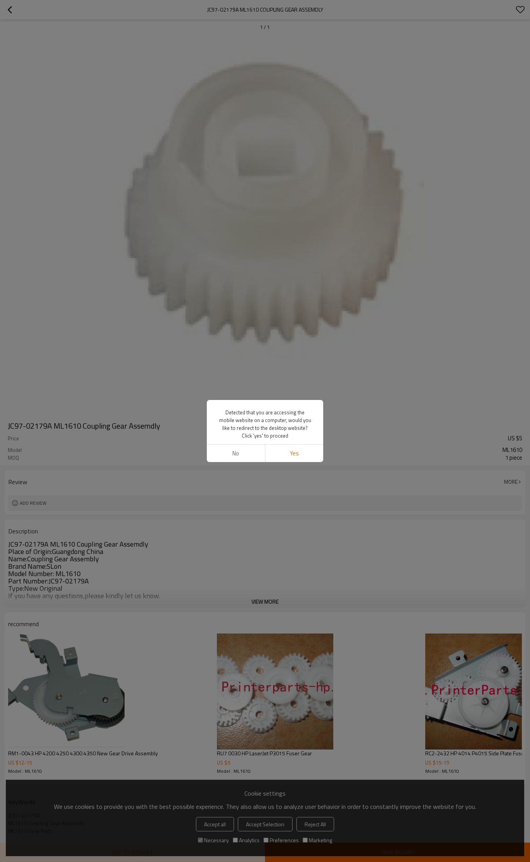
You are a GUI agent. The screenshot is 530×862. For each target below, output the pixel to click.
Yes (294, 453)
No (235, 453)
